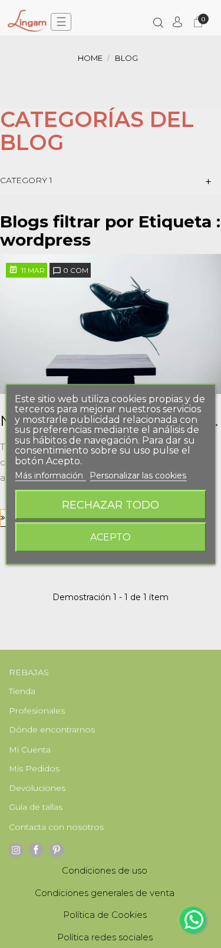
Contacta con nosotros (56, 827)
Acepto (110, 536)
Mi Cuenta (30, 749)
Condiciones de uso (104, 870)
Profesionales (37, 710)
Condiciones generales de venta (104, 892)
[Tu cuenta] (177, 21)
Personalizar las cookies (138, 475)
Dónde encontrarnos (52, 729)
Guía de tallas (35, 807)
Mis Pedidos (34, 768)
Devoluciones (37, 788)
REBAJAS (29, 672)
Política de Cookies (105, 914)
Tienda (22, 691)
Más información (50, 475)
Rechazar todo (110, 504)
